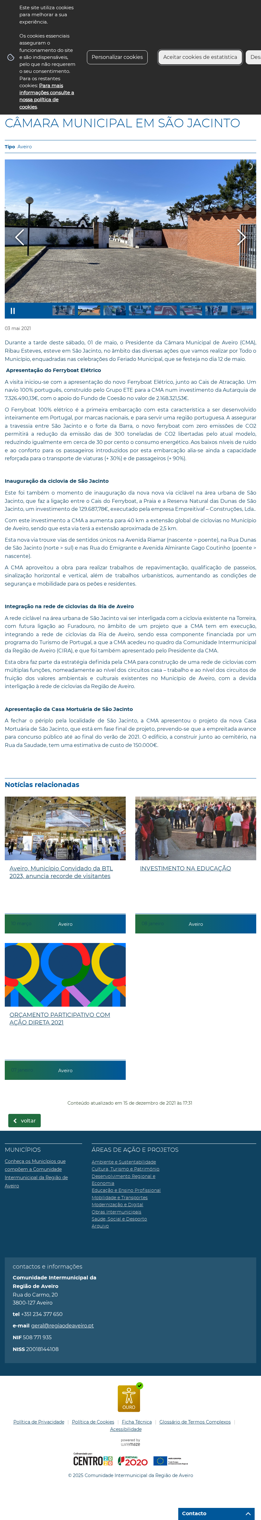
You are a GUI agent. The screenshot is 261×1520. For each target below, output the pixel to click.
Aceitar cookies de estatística (200, 57)
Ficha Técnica (137, 1422)
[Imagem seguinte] (241, 237)
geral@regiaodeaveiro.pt (62, 1326)
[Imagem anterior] (19, 237)
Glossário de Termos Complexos (195, 1422)
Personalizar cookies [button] (117, 57)
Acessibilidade (126, 1429)
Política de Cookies (93, 1422)
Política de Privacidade (38, 1422)
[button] (64, 310)
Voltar (28, 1120)
